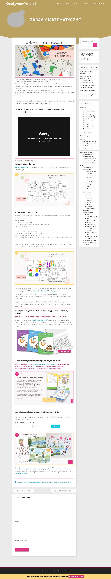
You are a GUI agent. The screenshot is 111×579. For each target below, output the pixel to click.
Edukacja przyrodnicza (89, 143)
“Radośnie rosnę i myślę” (40, 320)
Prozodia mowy (91, 224)
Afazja (85, 109)
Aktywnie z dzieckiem (89, 111)
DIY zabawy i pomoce (86, 136)
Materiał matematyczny (90, 158)
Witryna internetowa (21, 540)
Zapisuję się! (56, 426)
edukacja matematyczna (42, 482)
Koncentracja (90, 183)
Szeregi (89, 204)
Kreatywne (21, 4)
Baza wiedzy (83, 107)
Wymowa (86, 244)
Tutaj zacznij (58, 3)
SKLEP (68, 3)
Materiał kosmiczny (88, 156)
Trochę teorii (87, 132)
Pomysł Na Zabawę (88, 125)
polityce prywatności (21, 474)
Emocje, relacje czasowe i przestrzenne (91, 177)
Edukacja (82, 139)
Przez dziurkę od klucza (90, 127)
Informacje (99, 3)
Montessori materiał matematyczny (61, 482)
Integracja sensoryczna (89, 240)
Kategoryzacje (91, 181)
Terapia (82, 165)
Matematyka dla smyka (22, 167)
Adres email (18, 531)
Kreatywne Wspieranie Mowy (44, 364)
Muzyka (89, 222)
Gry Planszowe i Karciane (90, 147)
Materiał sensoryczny (89, 162)
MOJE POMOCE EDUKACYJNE (76, 576)
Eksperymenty (87, 145)
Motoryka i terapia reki (89, 242)
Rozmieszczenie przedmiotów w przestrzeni (91, 228)
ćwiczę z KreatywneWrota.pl (26, 482)
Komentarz (18, 501)
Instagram (54, 291)
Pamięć (89, 185)
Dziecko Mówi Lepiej (89, 117)
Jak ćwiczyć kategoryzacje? (87, 90)
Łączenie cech (90, 195)
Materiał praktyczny (89, 160)
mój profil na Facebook (40, 291)
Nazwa (17, 521)
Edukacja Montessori (86, 152)
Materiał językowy (88, 154)
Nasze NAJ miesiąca (88, 121)
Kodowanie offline (88, 149)
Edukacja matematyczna (90, 141)
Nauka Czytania (87, 123)
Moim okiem (86, 119)
